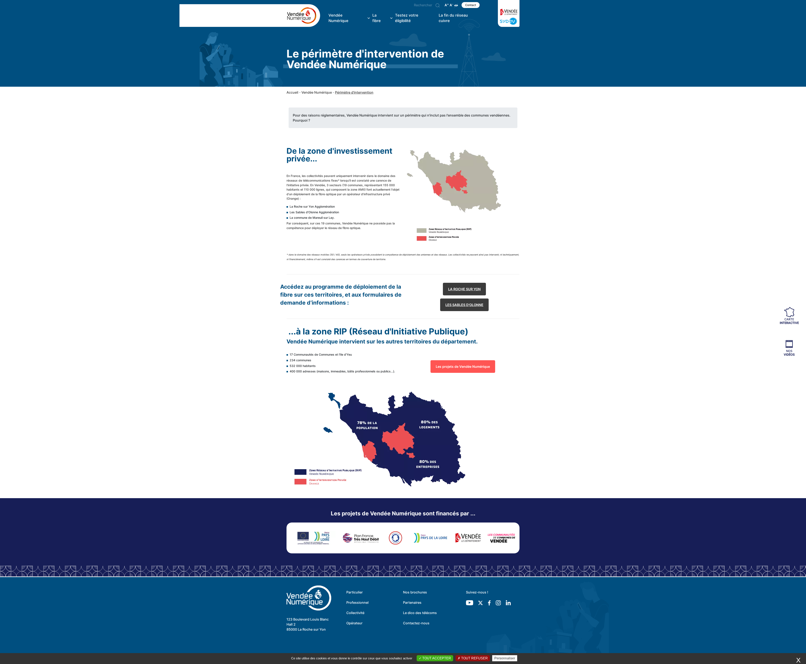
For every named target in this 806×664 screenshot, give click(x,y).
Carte (789, 320)
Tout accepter (436, 658)
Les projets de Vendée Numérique (463, 366)
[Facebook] (489, 602)
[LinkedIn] (508, 602)
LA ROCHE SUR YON (464, 289)
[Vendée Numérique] (303, 15)
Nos (789, 352)
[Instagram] (498, 602)
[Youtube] (469, 602)
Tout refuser (474, 658)
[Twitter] (480, 602)
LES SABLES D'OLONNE (464, 305)
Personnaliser (504, 658)
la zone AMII (356, 189)
